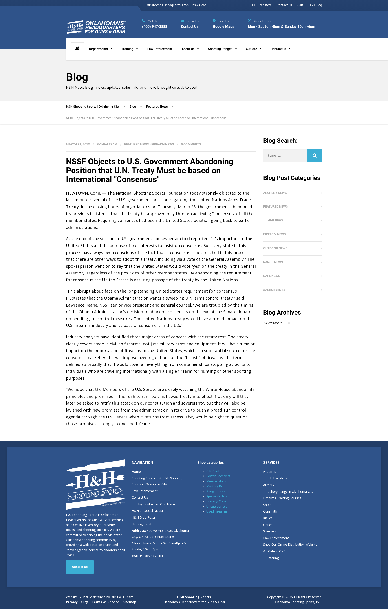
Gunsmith (270, 511)
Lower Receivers (218, 476)
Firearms (269, 471)
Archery (268, 485)
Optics (267, 525)
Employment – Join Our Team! (154, 504)
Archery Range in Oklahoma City (290, 491)
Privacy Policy (77, 602)
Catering (273, 558)
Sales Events (274, 289)
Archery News (275, 193)
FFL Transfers (261, 5)
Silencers (269, 531)
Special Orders (216, 496)
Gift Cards (213, 471)
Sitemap (129, 602)
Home (136, 471)
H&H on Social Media (147, 510)
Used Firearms (216, 511)
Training (127, 49)
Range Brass (215, 491)
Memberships (216, 481)
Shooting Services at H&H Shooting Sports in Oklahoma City (157, 481)
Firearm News (162, 144)
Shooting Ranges (220, 49)
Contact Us (284, 5)
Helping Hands (142, 524)
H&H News (276, 220)
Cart (300, 5)
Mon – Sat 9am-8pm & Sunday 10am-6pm (159, 546)
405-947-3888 (148, 556)
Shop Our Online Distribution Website (290, 544)
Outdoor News (275, 248)
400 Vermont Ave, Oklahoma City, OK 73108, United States (160, 533)
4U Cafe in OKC (274, 551)
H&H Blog (315, 5)
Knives (268, 518)
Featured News (136, 144)
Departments (98, 49)
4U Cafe (251, 49)
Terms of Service (105, 602)
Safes (267, 505)
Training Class (216, 501)
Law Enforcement (159, 49)
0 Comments (191, 144)
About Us (188, 49)
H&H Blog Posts (144, 517)
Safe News (271, 276)
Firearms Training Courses (282, 498)
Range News (273, 262)
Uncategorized (216, 506)
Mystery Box (215, 486)
